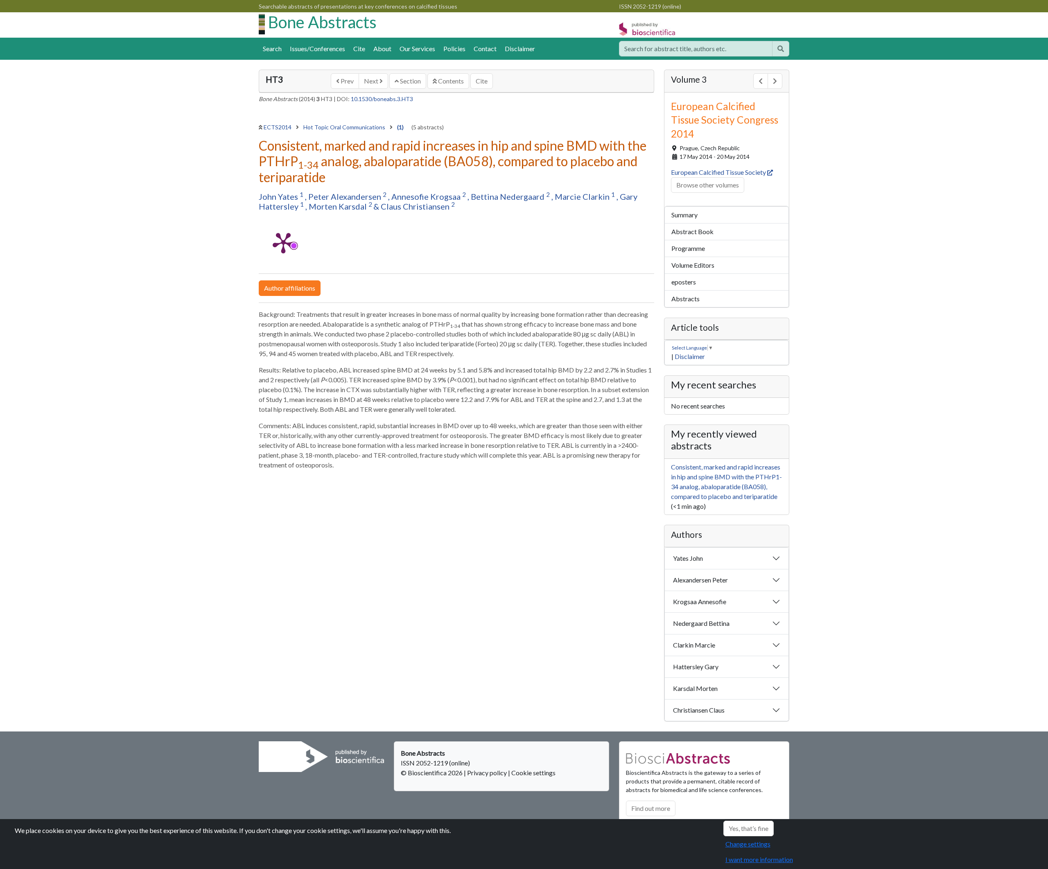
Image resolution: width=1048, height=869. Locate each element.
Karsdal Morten (695, 688)
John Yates (279, 196)
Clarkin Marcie (694, 645)
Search (272, 48)
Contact (485, 48)
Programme (688, 248)
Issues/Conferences (317, 48)
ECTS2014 (278, 127)
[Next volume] (775, 81)
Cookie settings (533, 772)
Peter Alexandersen (345, 196)
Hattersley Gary (695, 666)
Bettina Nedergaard (508, 196)
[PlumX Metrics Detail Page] (283, 242)
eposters (683, 282)
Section (410, 81)
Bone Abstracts (322, 22)
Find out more (650, 808)
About (382, 48)
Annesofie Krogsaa (426, 196)
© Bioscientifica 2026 (432, 772)
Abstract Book (692, 231)
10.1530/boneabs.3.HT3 (382, 98)
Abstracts (685, 298)
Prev (346, 81)
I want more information (759, 859)
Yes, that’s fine (748, 828)
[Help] (780, 48)
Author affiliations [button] (289, 288)
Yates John (688, 558)
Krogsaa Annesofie (699, 601)
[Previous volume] (760, 81)
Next (371, 81)
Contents (450, 81)
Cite (359, 48)
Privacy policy (487, 772)
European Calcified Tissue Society (719, 172)
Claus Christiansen (416, 206)
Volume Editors (692, 265)
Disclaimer (520, 48)
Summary (684, 215)
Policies (454, 48)
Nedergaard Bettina (701, 623)
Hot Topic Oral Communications (344, 127)
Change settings (747, 844)
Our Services (417, 48)
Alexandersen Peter (700, 580)
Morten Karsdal (338, 206)
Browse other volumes (707, 185)
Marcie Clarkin (583, 196)
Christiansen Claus (699, 710)
